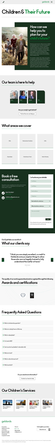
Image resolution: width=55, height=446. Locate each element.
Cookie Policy (4, 429)
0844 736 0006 (17, 430)
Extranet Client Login (5, 431)
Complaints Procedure (6, 435)
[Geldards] (45, 2)
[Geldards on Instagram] (18, 428)
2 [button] (26, 266)
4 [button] (29, 266)
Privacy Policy (4, 426)
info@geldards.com (18, 431)
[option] (14, 97)
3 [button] (28, 266)
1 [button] (25, 266)
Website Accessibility (5, 432)
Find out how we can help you (27, 113)
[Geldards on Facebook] (16, 428)
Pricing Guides (4, 434)
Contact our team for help (27, 378)
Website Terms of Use (6, 428)
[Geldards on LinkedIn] (15, 428)
